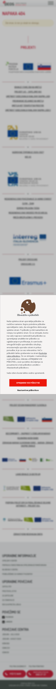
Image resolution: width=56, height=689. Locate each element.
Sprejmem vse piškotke (28, 382)
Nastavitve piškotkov (28, 390)
